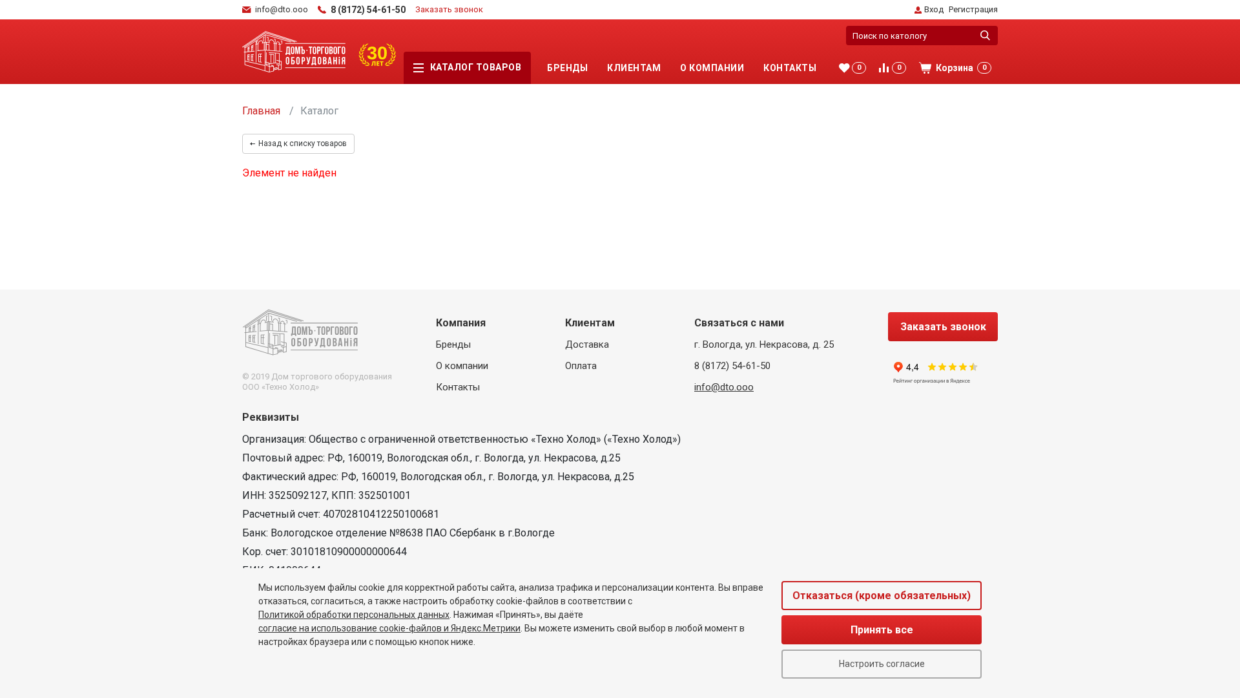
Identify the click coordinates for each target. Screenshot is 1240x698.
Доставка (587, 344)
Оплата (581, 366)
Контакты (789, 68)
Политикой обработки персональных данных (354, 614)
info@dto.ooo (724, 387)
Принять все (882, 630)
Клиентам (634, 68)
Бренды (567, 68)
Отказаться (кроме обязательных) (881, 595)
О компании (712, 68)
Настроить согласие (882, 664)
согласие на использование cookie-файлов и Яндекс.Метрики (389, 628)
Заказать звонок (449, 9)
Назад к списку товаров (302, 143)
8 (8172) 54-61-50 (732, 366)
